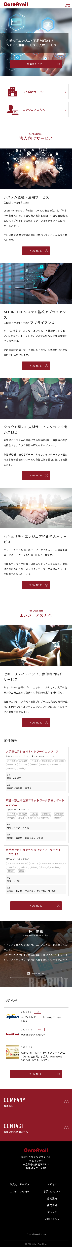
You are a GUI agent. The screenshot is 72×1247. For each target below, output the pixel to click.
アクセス (52, 1212)
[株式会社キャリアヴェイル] (16, 4)
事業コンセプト (52, 1191)
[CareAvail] (36, 1150)
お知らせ (52, 1184)
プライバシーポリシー (36, 1234)
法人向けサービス (20, 1184)
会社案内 (52, 1198)
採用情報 (52, 1205)
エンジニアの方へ (20, 1191)
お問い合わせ (52, 1219)
